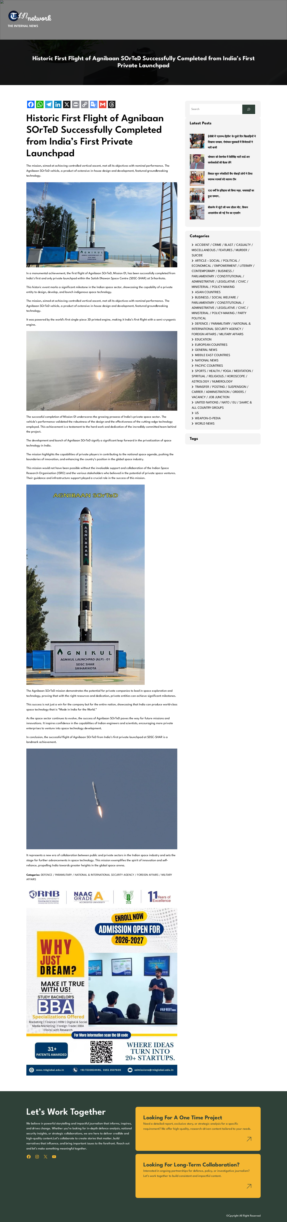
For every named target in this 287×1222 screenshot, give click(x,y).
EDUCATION (203, 339)
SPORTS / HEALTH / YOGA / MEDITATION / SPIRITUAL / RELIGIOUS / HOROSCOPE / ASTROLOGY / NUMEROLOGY (222, 376)
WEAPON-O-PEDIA (208, 418)
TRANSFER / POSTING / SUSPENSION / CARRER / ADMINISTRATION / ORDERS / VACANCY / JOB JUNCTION (220, 392)
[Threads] (111, 105)
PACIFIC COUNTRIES (209, 365)
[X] (66, 105)
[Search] (248, 109)
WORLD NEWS (205, 423)
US (197, 413)
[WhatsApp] (39, 105)
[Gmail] (102, 105)
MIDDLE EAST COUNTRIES (212, 355)
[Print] (75, 105)
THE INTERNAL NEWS (23, 26)
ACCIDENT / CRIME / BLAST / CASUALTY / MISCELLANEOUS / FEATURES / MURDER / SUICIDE (222, 250)
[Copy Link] (84, 105)
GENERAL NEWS (206, 350)
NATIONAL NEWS (206, 360)
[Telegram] (48, 105)
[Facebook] (30, 105)
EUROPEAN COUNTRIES (211, 345)
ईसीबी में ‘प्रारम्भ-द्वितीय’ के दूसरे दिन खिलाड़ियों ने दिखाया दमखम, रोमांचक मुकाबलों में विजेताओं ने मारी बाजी (232, 142)
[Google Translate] (93, 105)
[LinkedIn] (57, 105)
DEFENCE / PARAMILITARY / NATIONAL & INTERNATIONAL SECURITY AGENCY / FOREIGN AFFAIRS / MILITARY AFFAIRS (221, 329)
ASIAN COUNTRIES (208, 292)
